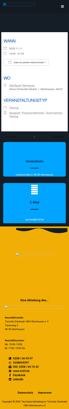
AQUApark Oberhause (21, 85)
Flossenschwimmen (33, 113)
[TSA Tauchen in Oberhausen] (19, 6)
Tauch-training (54, 113)
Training (13, 108)
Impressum (45, 392)
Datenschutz (25, 392)
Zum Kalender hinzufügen (28, 62)
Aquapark (14, 113)
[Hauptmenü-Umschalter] (62, 6)
